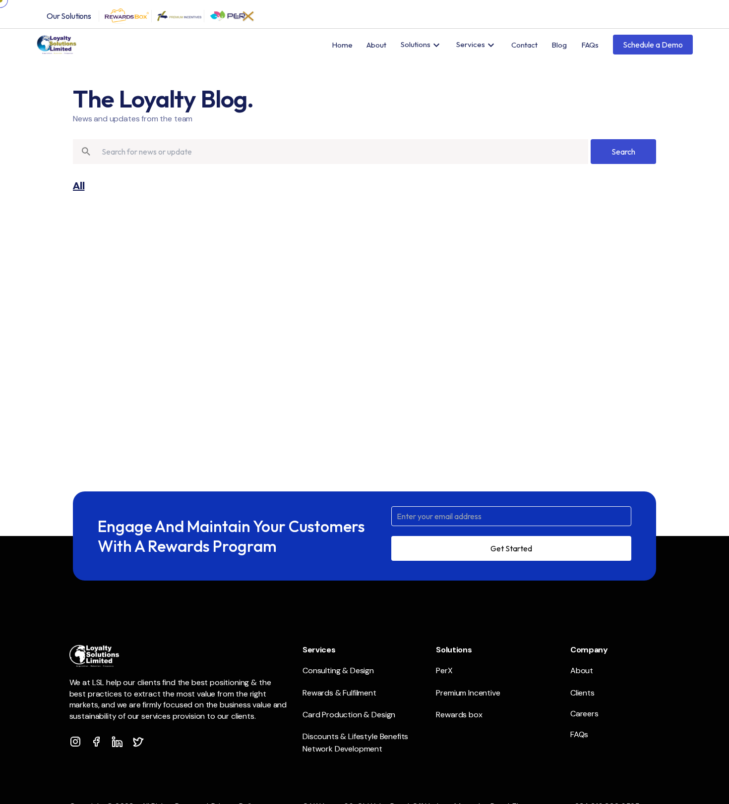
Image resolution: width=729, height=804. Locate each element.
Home (342, 45)
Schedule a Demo (653, 45)
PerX (444, 670)
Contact (524, 45)
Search (623, 152)
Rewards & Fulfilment (339, 693)
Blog (559, 45)
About (376, 45)
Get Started (511, 548)
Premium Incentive (468, 693)
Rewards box (459, 714)
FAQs (590, 45)
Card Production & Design (349, 714)
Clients (582, 693)
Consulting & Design (338, 670)
